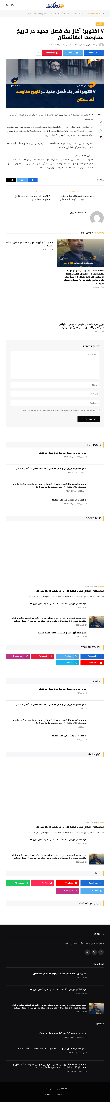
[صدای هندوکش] (54, 5)
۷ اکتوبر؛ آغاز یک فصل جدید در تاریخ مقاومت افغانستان (32, 197)
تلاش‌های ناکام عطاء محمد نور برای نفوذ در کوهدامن (70, 591)
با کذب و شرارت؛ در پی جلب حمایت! (69, 499)
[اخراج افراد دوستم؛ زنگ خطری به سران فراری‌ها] (96, 456)
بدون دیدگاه (66, 45)
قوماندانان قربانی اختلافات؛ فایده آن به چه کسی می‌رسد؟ (58, 603)
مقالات (101, 586)
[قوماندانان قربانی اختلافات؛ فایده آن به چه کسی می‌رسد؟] (96, 607)
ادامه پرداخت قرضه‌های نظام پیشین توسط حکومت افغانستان (77, 197)
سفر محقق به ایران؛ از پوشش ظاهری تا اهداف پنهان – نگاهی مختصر (51, 468)
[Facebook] (101, 122)
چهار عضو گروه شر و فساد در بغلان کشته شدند (29, 244)
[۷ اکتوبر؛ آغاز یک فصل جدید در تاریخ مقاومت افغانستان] (55, 83)
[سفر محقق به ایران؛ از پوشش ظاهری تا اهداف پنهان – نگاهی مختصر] (96, 472)
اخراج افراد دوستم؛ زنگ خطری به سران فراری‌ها (63, 453)
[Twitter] (101, 130)
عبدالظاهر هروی (92, 45)
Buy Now (49, 1095)
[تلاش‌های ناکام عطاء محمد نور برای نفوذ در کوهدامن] (55, 554)
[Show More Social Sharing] (38, 53)
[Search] (7, 5)
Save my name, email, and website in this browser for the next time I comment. (59, 410)
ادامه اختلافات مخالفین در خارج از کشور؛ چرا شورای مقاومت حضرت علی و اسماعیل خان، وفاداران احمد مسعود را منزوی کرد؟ (50, 486)
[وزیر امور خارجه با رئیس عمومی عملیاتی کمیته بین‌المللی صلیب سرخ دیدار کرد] (80, 306)
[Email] (101, 137)
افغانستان (100, 23)
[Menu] (102, 5)
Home (59, 1095)
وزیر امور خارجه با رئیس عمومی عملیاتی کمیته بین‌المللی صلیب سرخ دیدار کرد (81, 326)
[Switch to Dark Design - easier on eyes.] (12, 5)
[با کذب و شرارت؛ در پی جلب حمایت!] (96, 503)
